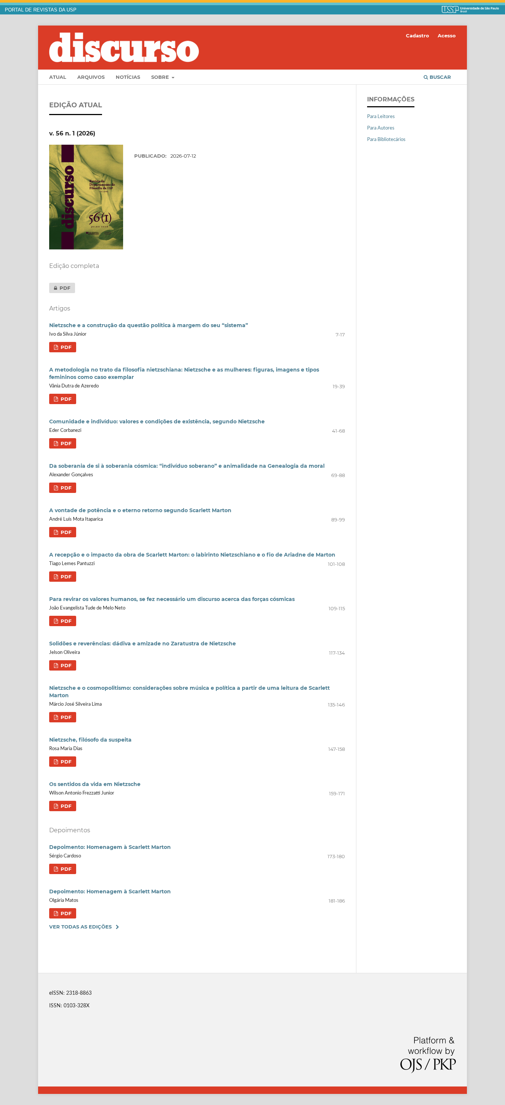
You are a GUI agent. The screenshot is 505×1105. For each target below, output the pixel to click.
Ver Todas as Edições (80, 927)
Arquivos (91, 77)
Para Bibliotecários (386, 139)
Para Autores (380, 128)
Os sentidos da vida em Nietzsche (94, 784)
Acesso (447, 35)
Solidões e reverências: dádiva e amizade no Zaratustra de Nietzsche (142, 643)
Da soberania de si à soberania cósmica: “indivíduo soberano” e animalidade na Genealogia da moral (187, 466)
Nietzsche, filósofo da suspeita (90, 739)
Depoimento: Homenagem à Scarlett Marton (110, 847)
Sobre (160, 77)
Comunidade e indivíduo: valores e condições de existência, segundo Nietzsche (157, 421)
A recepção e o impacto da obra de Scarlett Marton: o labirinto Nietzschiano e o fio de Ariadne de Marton (192, 554)
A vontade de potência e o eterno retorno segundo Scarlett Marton (140, 510)
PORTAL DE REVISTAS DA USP (41, 10)
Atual (57, 77)
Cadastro (417, 35)
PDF (59, 288)
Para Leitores (381, 116)
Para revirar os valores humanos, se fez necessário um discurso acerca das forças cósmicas (172, 599)
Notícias (128, 77)
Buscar (439, 77)
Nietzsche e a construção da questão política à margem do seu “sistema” (148, 325)
